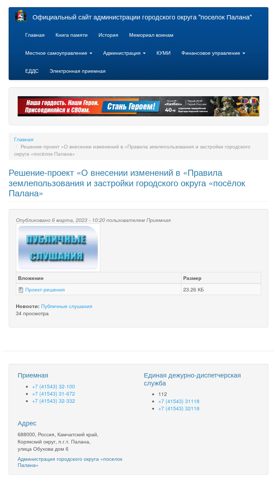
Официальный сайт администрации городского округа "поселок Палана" (142, 16)
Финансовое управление (211, 52)
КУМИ (164, 52)
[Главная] (23, 16)
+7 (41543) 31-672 (53, 393)
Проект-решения (45, 289)
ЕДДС (32, 70)
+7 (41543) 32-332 (53, 400)
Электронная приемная (77, 70)
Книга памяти (72, 34)
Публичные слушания (66, 305)
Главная (35, 34)
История (108, 34)
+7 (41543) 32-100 (53, 386)
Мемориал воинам (151, 34)
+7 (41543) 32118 (178, 408)
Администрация (122, 52)
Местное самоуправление (57, 52)
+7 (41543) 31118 (178, 401)
